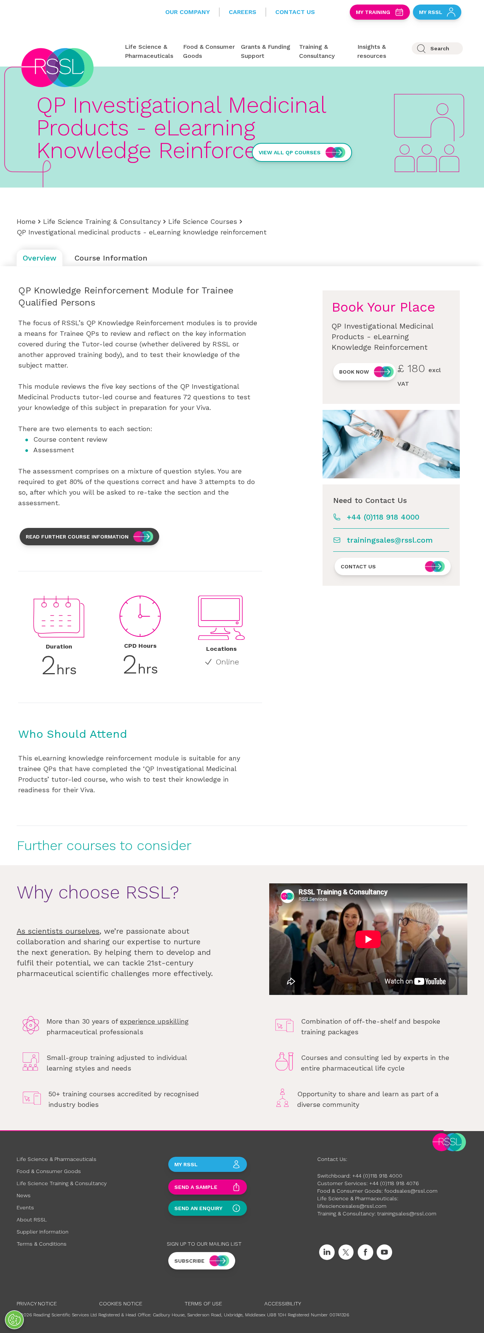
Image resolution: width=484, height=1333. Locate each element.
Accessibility (282, 1303)
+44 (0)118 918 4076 (394, 1183)
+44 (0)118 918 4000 (383, 516)
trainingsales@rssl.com (390, 540)
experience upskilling (154, 1021)
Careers (242, 12)
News (24, 1195)
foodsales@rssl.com (410, 1191)
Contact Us (295, 12)
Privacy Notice (37, 1303)
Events (25, 1207)
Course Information (110, 257)
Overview (39, 257)
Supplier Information (42, 1232)
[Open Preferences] (14, 1319)
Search (439, 48)
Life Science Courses (202, 221)
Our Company (187, 12)
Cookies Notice (120, 1303)
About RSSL (32, 1220)
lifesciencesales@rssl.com (351, 1206)
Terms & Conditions (42, 1244)
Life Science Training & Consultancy (102, 221)
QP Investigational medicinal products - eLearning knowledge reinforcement (142, 232)
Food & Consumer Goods (49, 1171)
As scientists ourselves (58, 931)
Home (26, 221)
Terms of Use (203, 1303)
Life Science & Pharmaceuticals (56, 1159)
